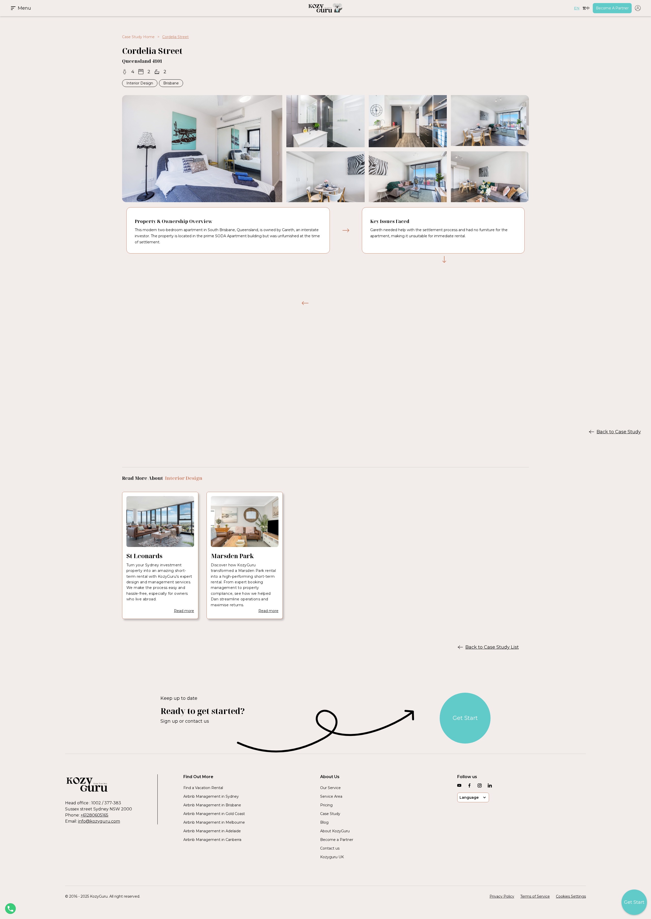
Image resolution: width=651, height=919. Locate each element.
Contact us (329, 848)
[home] (325, 8)
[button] (115, 8)
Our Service (330, 787)
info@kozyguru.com (99, 821)
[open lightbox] (202, 148)
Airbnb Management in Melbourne (214, 822)
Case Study (330, 813)
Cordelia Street (175, 37)
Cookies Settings (571, 896)
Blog (324, 822)
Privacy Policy (502, 896)
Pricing (326, 805)
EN (577, 8)
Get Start (465, 718)
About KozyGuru (335, 831)
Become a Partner (336, 839)
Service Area (331, 796)
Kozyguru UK (332, 857)
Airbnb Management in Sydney (211, 796)
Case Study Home (138, 37)
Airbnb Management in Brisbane (212, 805)
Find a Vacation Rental (203, 787)
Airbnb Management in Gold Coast (214, 813)
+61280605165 (94, 815)
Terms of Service (535, 896)
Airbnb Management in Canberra (212, 839)
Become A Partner (612, 8)
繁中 (586, 8)
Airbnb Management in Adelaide (212, 831)
